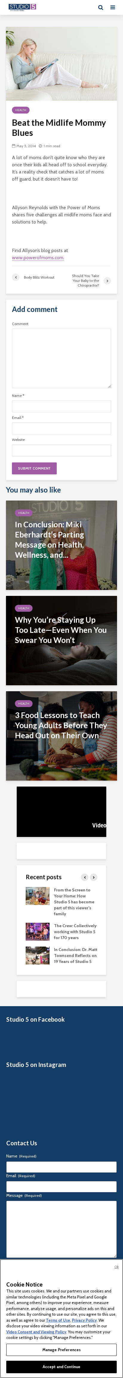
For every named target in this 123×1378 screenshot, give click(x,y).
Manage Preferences (61, 1349)
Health (20, 110)
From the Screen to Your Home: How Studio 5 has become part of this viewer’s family (74, 901)
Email (18, 418)
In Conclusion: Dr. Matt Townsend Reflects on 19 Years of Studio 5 (75, 955)
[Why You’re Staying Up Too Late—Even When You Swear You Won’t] (61, 640)
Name (18, 395)
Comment (20, 324)
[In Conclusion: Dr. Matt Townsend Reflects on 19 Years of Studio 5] (38, 955)
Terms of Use (58, 1320)
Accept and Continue (61, 1366)
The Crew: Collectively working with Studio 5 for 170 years (75, 931)
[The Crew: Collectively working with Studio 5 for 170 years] (38, 931)
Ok (116, 1267)
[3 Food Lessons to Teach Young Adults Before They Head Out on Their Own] (61, 735)
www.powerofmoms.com (37, 257)
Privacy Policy (84, 1320)
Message (24, 1195)
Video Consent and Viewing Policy (36, 1331)
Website (18, 440)
